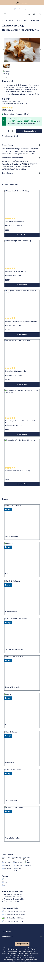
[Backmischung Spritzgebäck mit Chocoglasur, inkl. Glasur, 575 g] (22, 402)
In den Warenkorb (29, 131)
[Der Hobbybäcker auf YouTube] (13, 921)
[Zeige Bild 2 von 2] (24, 60)
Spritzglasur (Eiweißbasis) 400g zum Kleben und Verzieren (21, 321)
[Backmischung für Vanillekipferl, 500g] (22, 253)
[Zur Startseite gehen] (22, 9)
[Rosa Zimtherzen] (22, 744)
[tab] (21, 149)
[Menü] (4, 14)
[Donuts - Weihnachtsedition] (22, 669)
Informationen (7, 936)
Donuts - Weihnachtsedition (13, 687)
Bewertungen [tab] (7, 173)
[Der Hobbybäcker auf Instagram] (13, 911)
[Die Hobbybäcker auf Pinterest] (13, 918)
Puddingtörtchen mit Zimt (12, 838)
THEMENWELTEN (23, 3)
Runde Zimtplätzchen (11, 611)
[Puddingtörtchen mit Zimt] (22, 819)
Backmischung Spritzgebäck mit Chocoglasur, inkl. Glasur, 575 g (21, 421)
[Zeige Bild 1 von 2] (20, 60)
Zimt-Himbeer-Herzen (11, 800)
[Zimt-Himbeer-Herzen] (22, 782)
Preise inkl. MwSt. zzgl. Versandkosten (14, 103)
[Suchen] (29, 14)
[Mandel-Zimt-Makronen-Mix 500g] (22, 203)
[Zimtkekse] (22, 555)
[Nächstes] (40, 49)
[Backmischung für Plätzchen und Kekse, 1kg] (22, 452)
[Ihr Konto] (34, 14)
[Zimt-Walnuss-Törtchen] (22, 518)
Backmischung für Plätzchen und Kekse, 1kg (17, 470)
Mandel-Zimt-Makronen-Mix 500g (14, 221)
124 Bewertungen (8, 110)
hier (31, 955)
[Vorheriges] (3, 49)
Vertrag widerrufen (22, 944)
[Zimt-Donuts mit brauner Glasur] (22, 631)
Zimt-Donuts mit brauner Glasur (14, 649)
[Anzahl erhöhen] (12, 131)
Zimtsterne (8, 725)
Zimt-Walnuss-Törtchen (11, 536)
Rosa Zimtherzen (9, 762)
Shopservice (6, 931)
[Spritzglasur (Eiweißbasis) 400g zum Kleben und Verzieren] (22, 303)
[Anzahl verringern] (4, 131)
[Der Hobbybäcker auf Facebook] (13, 914)
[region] (22, 58)
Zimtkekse (8, 574)
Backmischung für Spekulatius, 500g (15, 371)
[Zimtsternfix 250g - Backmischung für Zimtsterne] (22, 50)
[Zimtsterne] (22, 706)
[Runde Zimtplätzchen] (22, 593)
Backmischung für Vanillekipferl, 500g (15, 271)
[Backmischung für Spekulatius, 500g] (22, 352)
